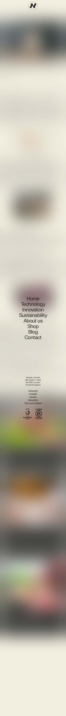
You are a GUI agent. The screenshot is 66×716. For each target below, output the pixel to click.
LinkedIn (33, 394)
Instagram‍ (33, 391)
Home (33, 298)
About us (33, 320)
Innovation (33, 309)
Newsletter (33, 400)
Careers (33, 397)
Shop (33, 326)
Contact (33, 337)
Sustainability (33, 315)
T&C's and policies (33, 403)
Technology (33, 304)
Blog (33, 332)
